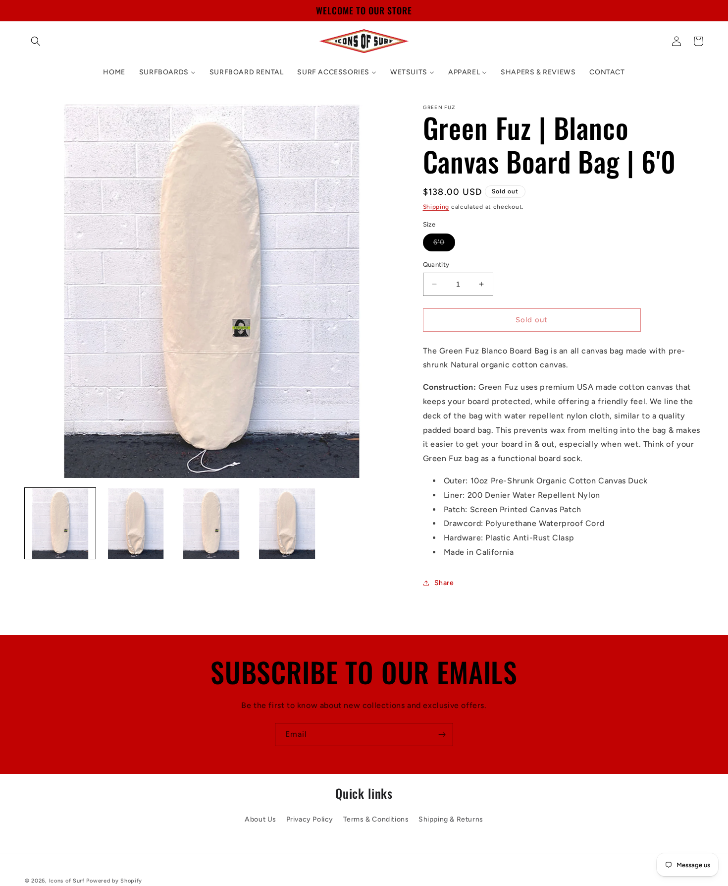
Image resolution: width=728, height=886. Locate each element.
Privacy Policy (309, 819)
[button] (36, 41)
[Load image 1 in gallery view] (60, 523)
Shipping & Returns (450, 819)
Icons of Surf (67, 881)
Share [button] (444, 583)
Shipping (436, 206)
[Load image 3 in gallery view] (211, 523)
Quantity (436, 264)
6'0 (444, 244)
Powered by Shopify (114, 881)
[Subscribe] (442, 734)
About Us (260, 819)
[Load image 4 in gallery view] (287, 523)
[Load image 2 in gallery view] (136, 523)
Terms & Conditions (376, 819)
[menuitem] (114, 72)
